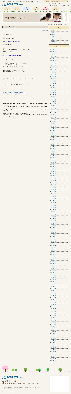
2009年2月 (53, 354)
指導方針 (26, 9)
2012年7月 (53, 293)
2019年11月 (54, 144)
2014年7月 (53, 250)
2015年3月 (53, 236)
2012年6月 (53, 295)
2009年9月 (53, 353)
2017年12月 (54, 180)
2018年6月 (53, 169)
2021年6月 (53, 117)
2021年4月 (53, 119)
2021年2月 (53, 123)
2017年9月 (53, 186)
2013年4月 (53, 277)
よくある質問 (47, 1)
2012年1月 (53, 304)
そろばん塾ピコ (46, 9)
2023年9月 (53, 87)
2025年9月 (53, 58)
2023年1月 (53, 96)
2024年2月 (53, 80)
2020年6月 (53, 132)
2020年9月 (53, 128)
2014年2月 (53, 259)
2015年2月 (53, 238)
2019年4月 (53, 155)
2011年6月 (53, 317)
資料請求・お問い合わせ (56, 1)
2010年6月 (53, 338)
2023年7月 (53, 90)
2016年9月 (53, 205)
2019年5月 (53, 153)
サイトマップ (65, 1)
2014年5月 (53, 254)
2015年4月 (53, 234)
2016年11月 (54, 202)
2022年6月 (53, 105)
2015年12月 (54, 220)
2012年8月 (53, 292)
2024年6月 (53, 74)
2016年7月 (53, 209)
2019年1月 (53, 159)
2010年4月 (53, 342)
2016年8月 (53, 207)
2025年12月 (54, 54)
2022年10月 (54, 98)
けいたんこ (53, 34)
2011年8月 (53, 313)
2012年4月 (53, 299)
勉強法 (52, 39)
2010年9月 (53, 333)
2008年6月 (53, 362)
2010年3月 (53, 344)
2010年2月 (53, 345)
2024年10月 (54, 69)
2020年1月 (53, 141)
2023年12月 (54, 83)
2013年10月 (54, 266)
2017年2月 (53, 196)
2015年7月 (53, 229)
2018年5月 (53, 171)
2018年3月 (53, 175)
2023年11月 (54, 85)
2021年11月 (54, 110)
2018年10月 (54, 162)
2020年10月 (54, 126)
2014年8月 (53, 248)
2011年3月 (53, 322)
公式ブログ (55, 9)
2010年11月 (54, 329)
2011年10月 (54, 310)
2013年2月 (53, 281)
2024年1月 (53, 81)
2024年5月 (53, 76)
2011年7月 (53, 315)
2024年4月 (53, 78)
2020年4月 (53, 135)
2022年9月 (53, 99)
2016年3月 (53, 214)
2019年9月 (53, 146)
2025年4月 (53, 63)
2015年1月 (53, 239)
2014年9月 (53, 247)
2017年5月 (53, 191)
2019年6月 (53, 151)
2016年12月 (54, 200)
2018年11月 (54, 160)
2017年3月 (53, 195)
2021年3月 (53, 121)
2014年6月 (53, 252)
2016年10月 (54, 204)
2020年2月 (53, 139)
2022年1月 (53, 108)
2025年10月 (54, 56)
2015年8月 (53, 227)
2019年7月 (53, 150)
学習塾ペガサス (7, 9)
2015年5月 (53, 232)
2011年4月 (53, 320)
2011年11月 (54, 308)
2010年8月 (53, 335)
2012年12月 (54, 284)
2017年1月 (53, 198)
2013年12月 (54, 263)
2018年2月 (53, 177)
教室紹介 (17, 9)
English (53, 30)
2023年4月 (53, 94)
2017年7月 (53, 187)
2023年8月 (53, 89)
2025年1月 (53, 65)
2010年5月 (53, 340)
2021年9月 (53, 114)
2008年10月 (54, 358)
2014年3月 (53, 257)
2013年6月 (53, 274)
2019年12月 (54, 142)
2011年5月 (53, 319)
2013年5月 (53, 275)
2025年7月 (53, 60)
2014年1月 (53, 261)
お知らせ (53, 32)
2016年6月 (53, 211)
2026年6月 (53, 51)
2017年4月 (53, 193)
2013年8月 (53, 270)
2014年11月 (54, 243)
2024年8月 (53, 71)
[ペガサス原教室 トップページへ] (12, 378)
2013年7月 (53, 272)
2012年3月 (53, 301)
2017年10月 (54, 184)
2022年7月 (53, 103)
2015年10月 (54, 223)
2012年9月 (53, 290)
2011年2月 (53, 324)
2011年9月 (53, 311)
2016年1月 (53, 218)
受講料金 (36, 9)
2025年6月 (53, 62)
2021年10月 (54, 112)
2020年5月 (53, 133)
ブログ (52, 36)
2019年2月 (53, 157)
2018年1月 (53, 178)
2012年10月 (54, 288)
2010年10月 (54, 331)
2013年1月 (53, 283)
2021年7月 (53, 116)
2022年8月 (53, 101)
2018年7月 (53, 168)
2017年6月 (53, 189)
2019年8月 (53, 148)
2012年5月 (53, 297)
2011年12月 (54, 306)
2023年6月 (53, 92)
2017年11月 (54, 182)
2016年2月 (53, 216)
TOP (51, 24)
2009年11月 (54, 349)
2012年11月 (54, 286)
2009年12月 (54, 347)
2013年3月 (53, 279)
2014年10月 (54, 245)
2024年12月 (54, 67)
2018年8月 (53, 166)
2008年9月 (53, 360)
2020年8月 (53, 130)
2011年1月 (53, 326)
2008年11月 (54, 356)
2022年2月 (53, 107)
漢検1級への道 (54, 41)
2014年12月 (54, 241)
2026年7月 (53, 49)
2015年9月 (53, 225)
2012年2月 (53, 302)
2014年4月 (53, 256)
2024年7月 (53, 72)
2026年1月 (53, 53)
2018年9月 (53, 164)
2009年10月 (54, 351)
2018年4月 (53, 173)
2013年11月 (54, 265)
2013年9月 (53, 268)
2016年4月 (53, 213)
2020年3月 (53, 137)
